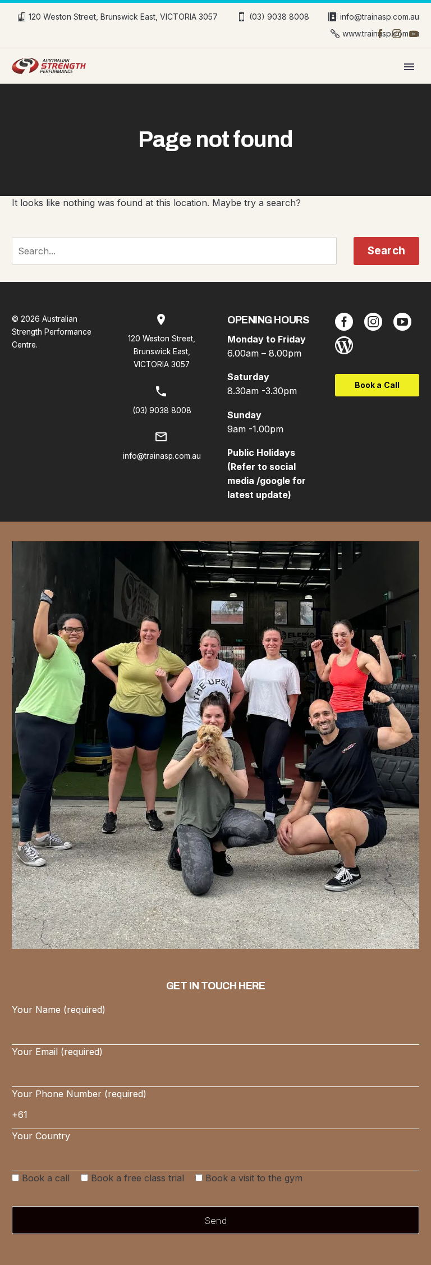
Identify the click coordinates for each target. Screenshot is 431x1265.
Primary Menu (409, 66)
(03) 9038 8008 (279, 16)
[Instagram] (396, 33)
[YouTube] (413, 33)
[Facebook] (380, 33)
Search (386, 250)
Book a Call (377, 385)
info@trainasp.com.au (379, 16)
